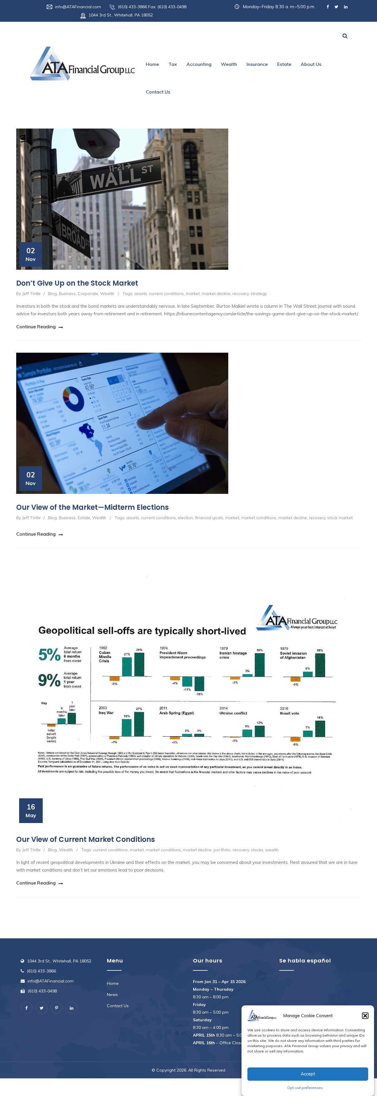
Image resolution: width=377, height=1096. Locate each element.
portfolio (222, 849)
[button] (365, 1016)
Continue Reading (36, 326)
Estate (284, 64)
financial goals (209, 517)
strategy (259, 293)
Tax (172, 64)
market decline (216, 293)
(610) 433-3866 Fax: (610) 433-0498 (152, 6)
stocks (257, 849)
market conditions (258, 517)
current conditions (166, 293)
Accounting (198, 64)
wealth (272, 849)
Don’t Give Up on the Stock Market (77, 283)
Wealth (229, 64)
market (193, 293)
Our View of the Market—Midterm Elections (92, 507)
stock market (340, 517)
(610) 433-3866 (41, 971)
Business (67, 293)
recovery (240, 293)
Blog (52, 293)
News (112, 994)
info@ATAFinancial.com (78, 6)
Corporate (88, 293)
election (185, 517)
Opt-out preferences (305, 1087)
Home (152, 64)
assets (140, 293)
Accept (308, 1074)
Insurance (257, 64)
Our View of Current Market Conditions (85, 839)
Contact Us (158, 92)
